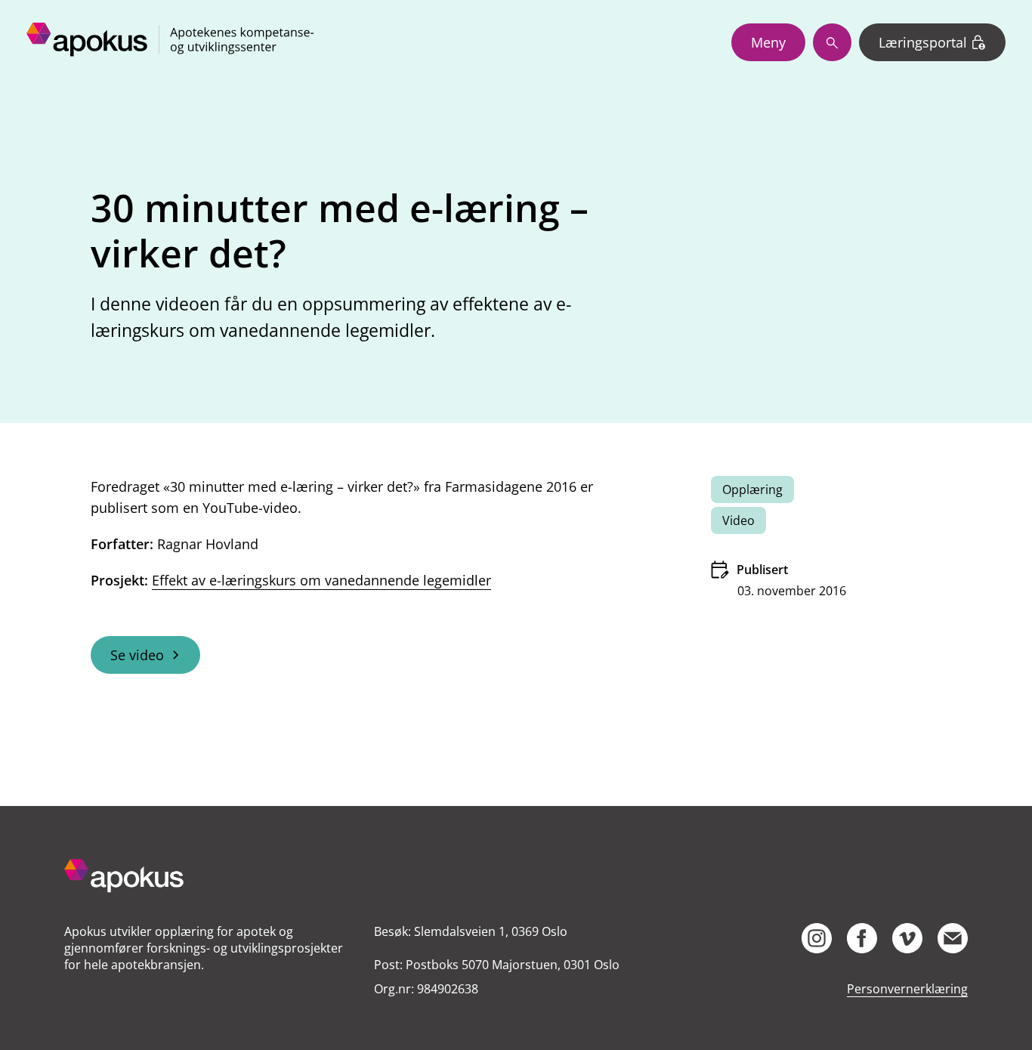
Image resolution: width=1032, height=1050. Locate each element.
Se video (137, 655)
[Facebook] (862, 938)
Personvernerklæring (907, 989)
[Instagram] (817, 938)
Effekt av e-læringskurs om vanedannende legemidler (321, 580)
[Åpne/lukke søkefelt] (832, 42)
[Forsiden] (170, 42)
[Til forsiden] (206, 878)
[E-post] (953, 938)
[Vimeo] (907, 938)
